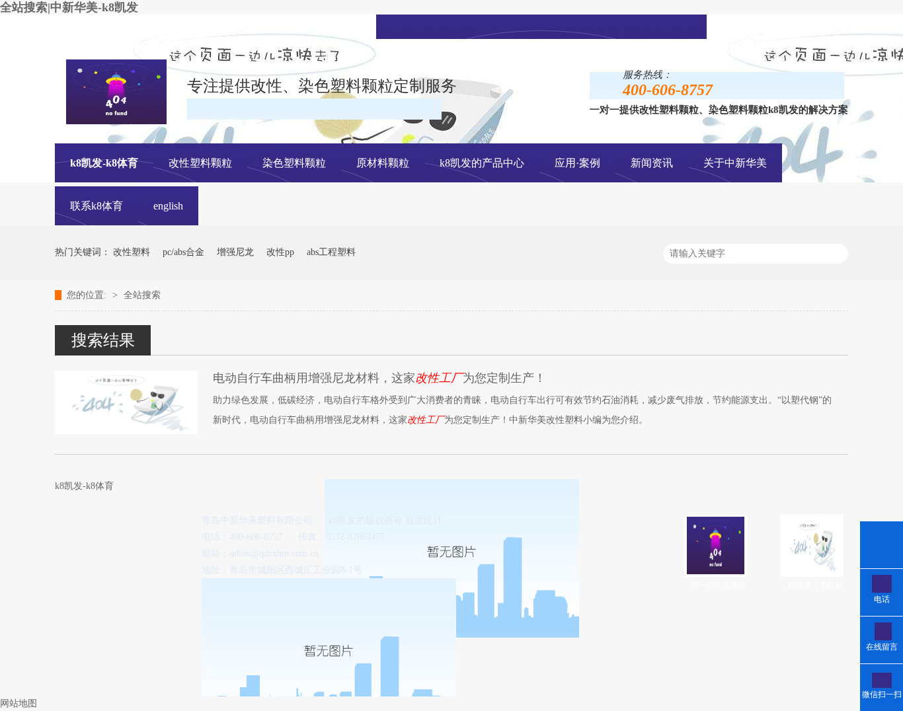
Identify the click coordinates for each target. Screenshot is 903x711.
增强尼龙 (235, 252)
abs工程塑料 (331, 252)
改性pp (280, 252)
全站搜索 (142, 295)
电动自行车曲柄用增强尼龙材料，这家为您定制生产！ (379, 378)
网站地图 (18, 703)
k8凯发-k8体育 (104, 162)
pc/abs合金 (183, 252)
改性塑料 (131, 252)
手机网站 (560, 25)
